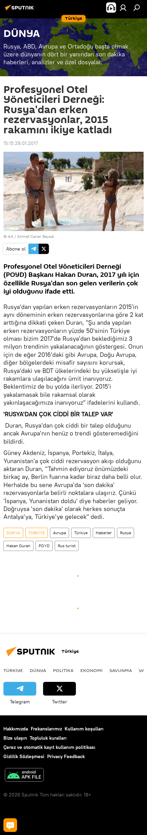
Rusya (125, 532)
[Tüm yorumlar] (10, 825)
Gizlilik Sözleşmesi (23, 756)
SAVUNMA (120, 670)
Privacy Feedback (66, 756)
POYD (44, 545)
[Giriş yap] (123, 7)
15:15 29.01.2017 (20, 143)
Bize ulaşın (15, 738)
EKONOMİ (91, 670)
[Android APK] (24, 775)
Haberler (104, 532)
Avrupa (59, 532)
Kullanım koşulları (84, 729)
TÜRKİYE (36, 532)
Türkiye (81, 532)
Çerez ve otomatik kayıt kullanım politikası (49, 747)
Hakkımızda (15, 729)
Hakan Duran (18, 545)
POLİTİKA (63, 670)
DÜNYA (13, 532)
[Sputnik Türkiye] (20, 10)
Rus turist (67, 545)
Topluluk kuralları (48, 738)
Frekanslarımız (46, 729)
